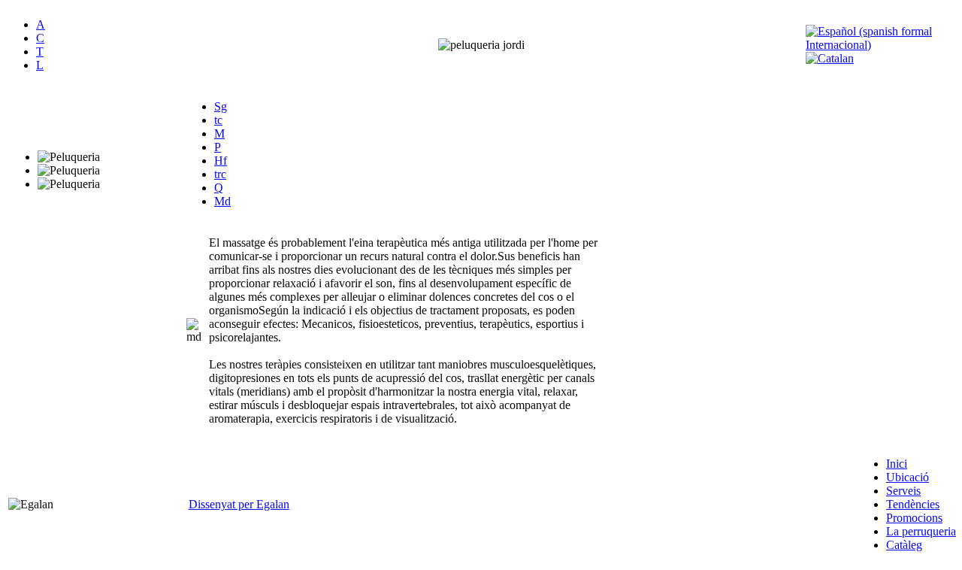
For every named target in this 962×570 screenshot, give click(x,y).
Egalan (272, 504)
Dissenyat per (222, 504)
